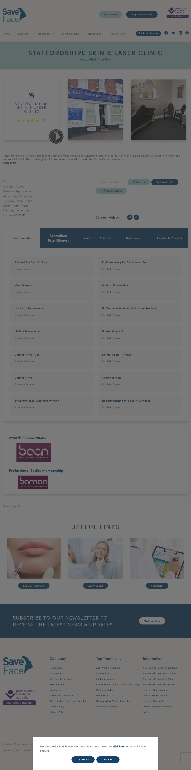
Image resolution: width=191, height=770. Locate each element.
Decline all (83, 759)
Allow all (108, 759)
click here (119, 746)
